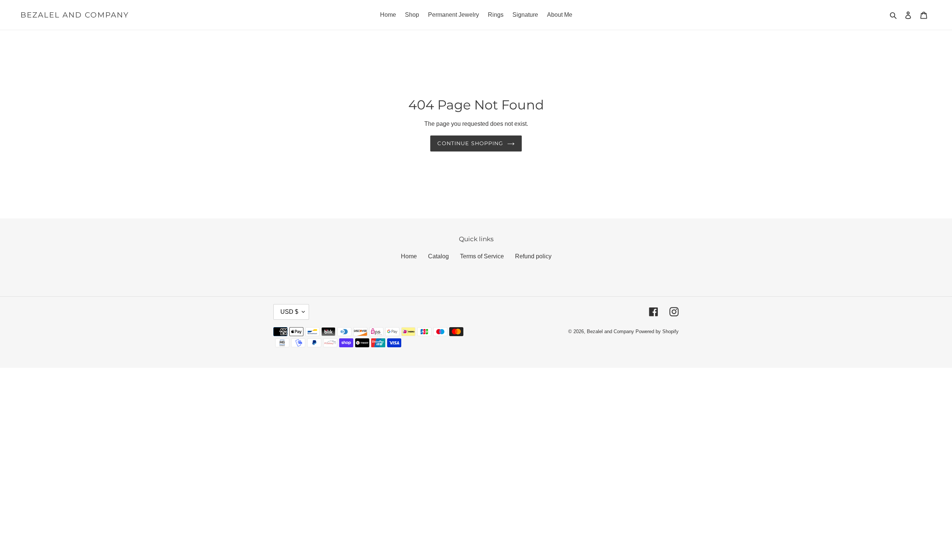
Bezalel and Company (74, 14)
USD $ (289, 312)
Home (409, 256)
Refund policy (533, 256)
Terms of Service (482, 256)
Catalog (438, 256)
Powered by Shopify (657, 331)
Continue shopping (470, 143)
